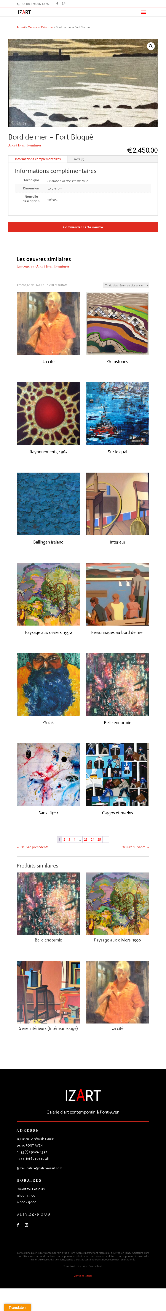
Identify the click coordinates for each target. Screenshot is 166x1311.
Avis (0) (79, 159)
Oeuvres (33, 27)
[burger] (143, 12)
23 (86, 839)
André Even (16, 145)
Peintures (47, 27)
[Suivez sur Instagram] (26, 1225)
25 (99, 839)
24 (92, 839)
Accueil (21, 27)
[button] (151, 46)
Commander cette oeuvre (83, 227)
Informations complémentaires (38, 159)
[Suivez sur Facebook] (17, 1225)
